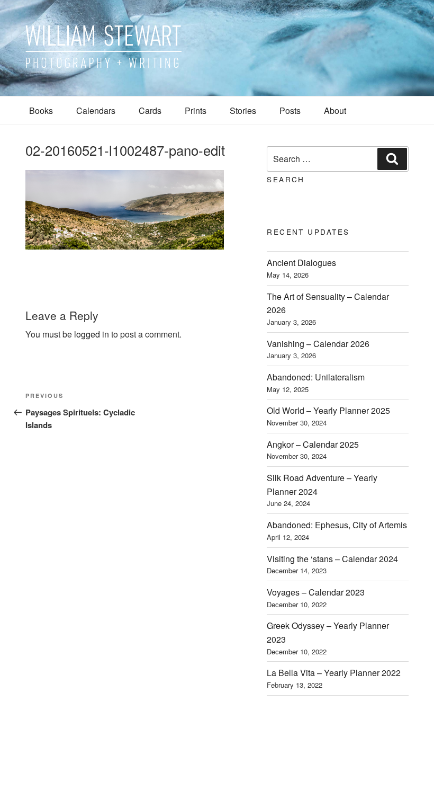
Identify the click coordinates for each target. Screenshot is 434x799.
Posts (290, 110)
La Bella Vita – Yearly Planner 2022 (334, 673)
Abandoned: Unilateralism (316, 377)
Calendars (95, 110)
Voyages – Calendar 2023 (316, 592)
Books (41, 110)
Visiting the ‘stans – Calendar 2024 (332, 559)
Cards (150, 110)
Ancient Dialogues (301, 262)
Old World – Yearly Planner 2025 (328, 410)
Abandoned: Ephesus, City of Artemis (337, 525)
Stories (243, 110)
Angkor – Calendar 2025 (313, 444)
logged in (91, 334)
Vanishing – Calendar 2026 (318, 344)
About (335, 110)
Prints (195, 110)
